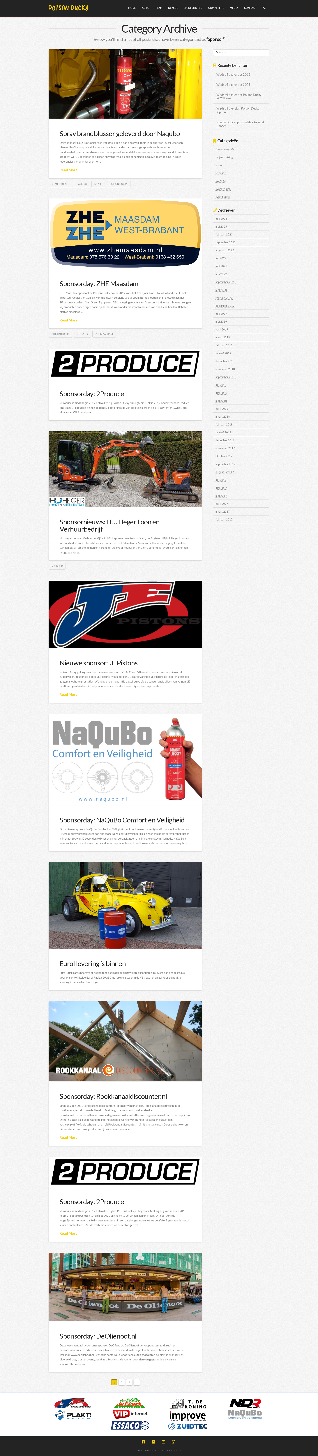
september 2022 (225, 242)
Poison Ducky (69, 7)
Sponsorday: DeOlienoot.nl (98, 1336)
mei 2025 (221, 226)
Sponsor (82, 334)
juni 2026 (221, 218)
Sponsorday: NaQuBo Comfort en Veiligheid (122, 820)
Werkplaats (222, 196)
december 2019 (224, 305)
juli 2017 (220, 479)
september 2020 (225, 282)
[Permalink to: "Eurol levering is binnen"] (125, 905)
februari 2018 (224, 424)
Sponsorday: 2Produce (92, 393)
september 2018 (225, 377)
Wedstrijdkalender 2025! (233, 85)
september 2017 (225, 464)
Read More (68, 170)
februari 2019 (224, 345)
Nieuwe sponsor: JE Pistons (99, 663)
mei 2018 (221, 400)
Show (218, 165)
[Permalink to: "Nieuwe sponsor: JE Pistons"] (125, 614)
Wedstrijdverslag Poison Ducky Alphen (237, 110)
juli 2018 (220, 384)
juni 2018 (221, 392)
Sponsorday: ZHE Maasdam (99, 283)
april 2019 (221, 329)
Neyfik (98, 183)
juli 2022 (220, 258)
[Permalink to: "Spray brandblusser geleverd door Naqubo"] (125, 84)
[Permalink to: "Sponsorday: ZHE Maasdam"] (125, 233)
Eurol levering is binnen (93, 963)
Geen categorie (224, 149)
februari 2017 (224, 519)
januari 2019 (223, 353)
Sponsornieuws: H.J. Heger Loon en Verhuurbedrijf (110, 525)
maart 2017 (222, 511)
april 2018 (221, 408)
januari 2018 (223, 432)
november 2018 (225, 369)
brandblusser (60, 183)
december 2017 (224, 440)
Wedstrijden (223, 188)
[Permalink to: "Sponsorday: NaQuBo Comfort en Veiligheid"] (125, 759)
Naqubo (82, 183)
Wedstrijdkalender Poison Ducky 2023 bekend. (238, 96)
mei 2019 (221, 321)
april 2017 (221, 503)
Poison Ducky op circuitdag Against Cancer (240, 124)
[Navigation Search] (264, 8)
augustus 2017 (224, 472)
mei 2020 (221, 289)
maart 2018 (222, 416)
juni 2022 (221, 266)
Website (220, 180)
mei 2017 (221, 495)
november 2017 (225, 448)
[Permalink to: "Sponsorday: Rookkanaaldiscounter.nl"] (125, 1041)
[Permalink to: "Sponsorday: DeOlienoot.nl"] (125, 1287)
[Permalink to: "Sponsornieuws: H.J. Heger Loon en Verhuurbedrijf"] (125, 469)
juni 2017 (221, 487)
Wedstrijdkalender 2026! (233, 74)
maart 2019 (222, 337)
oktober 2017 (223, 456)
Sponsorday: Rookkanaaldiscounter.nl (113, 1096)
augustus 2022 (224, 250)
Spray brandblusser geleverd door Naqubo (120, 133)
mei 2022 (221, 274)
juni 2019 (221, 313)
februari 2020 (224, 297)
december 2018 (224, 361)
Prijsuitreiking (224, 157)
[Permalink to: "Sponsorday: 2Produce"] (125, 364)
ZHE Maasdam (104, 334)
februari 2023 (224, 234)
